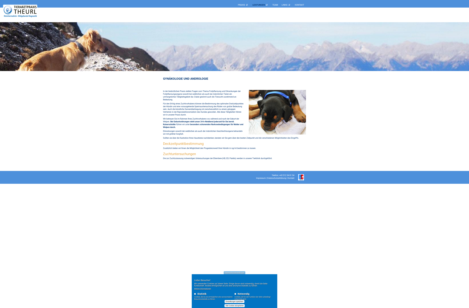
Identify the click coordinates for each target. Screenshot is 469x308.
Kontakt (299, 5)
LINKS (285, 5)
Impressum (261, 178)
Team (275, 5)
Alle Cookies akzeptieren (234, 306)
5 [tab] (240, 68)
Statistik (202, 293)
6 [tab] (243, 68)
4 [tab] (236, 68)
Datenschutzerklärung (276, 178)
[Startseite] (20, 11)
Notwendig (243, 293)
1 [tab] (225, 68)
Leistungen (258, 5)
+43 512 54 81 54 (286, 175)
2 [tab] (229, 68)
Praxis (241, 5)
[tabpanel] (234, 46)
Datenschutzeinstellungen (234, 273)
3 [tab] (232, 68)
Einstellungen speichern (234, 302)
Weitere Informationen (202, 289)
